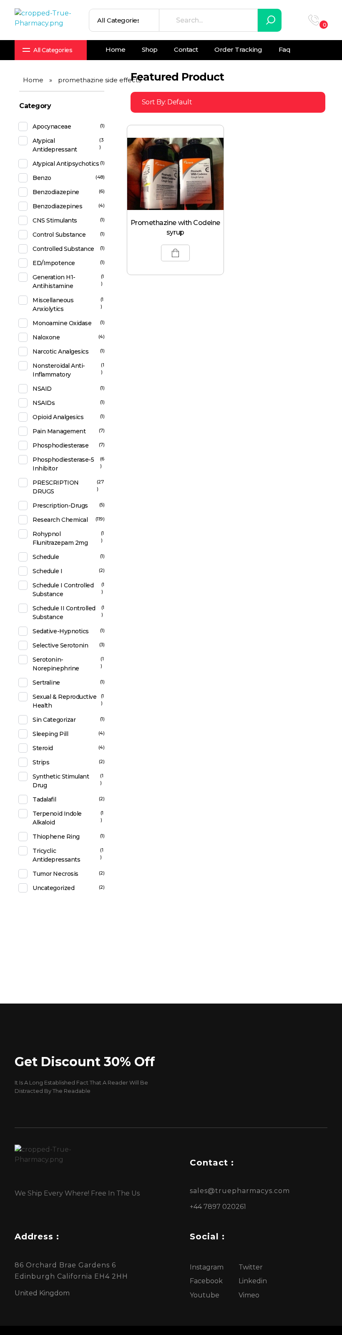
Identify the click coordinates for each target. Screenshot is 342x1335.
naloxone (46, 337)
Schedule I (47, 571)
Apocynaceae (52, 126)
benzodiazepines (57, 206)
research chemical (60, 519)
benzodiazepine (56, 192)
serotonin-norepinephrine (56, 664)
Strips (41, 762)
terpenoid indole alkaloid (57, 818)
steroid (43, 748)
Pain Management (59, 431)
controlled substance (63, 249)
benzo (42, 178)
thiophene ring (56, 836)
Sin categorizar (54, 719)
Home (33, 80)
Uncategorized (53, 888)
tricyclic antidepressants (56, 855)
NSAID (42, 388)
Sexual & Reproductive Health (64, 701)
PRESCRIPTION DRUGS (55, 487)
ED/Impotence (54, 263)
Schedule (46, 557)
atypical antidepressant (55, 145)
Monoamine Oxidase (62, 323)
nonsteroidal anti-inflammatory (59, 370)
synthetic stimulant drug (61, 781)
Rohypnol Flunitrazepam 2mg (60, 538)
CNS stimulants (55, 220)
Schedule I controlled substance (63, 590)
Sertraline (46, 682)
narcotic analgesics (60, 351)
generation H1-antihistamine (54, 281)
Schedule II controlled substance (64, 612)
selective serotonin (60, 645)
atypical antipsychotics (66, 163)
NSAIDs (44, 403)
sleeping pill (50, 734)
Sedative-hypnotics (60, 631)
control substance (59, 234)
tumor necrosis (55, 873)
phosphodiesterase (60, 445)
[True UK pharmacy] (46, 20)
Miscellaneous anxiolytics (53, 304)
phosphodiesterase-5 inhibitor (63, 464)
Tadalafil (44, 799)
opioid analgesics (58, 417)
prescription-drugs (60, 505)
